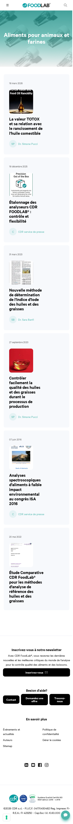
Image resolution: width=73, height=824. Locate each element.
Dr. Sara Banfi (26, 319)
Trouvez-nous (59, 699)
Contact (11, 699)
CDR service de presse (31, 232)
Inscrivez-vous (34, 672)
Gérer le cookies (51, 740)
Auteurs (7, 740)
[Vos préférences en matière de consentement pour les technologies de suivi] (6, 817)
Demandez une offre (34, 699)
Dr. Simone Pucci (28, 144)
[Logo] (13, 798)
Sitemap (7, 746)
